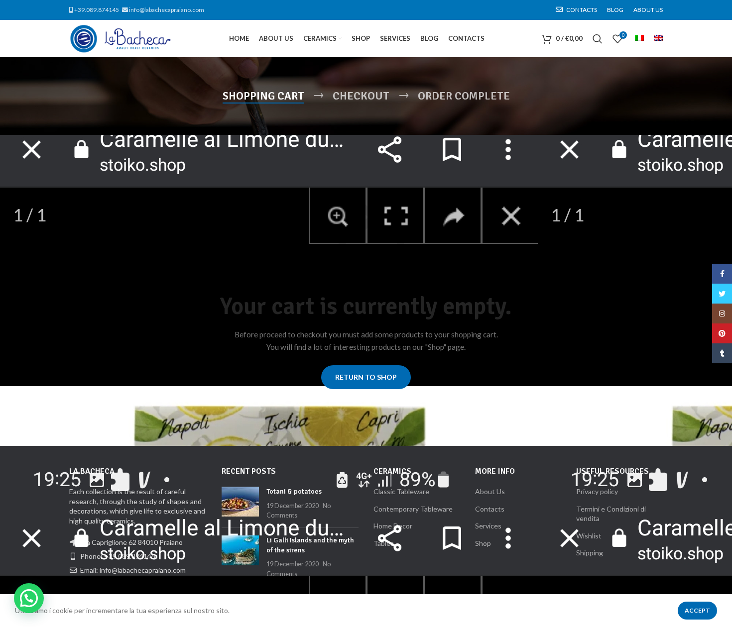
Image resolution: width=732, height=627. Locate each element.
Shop (483, 543)
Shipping (589, 552)
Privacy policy (597, 491)
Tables (383, 543)
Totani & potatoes (294, 491)
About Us (490, 491)
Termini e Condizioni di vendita (611, 514)
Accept (697, 610)
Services (488, 526)
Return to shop (366, 377)
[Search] (598, 39)
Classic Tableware (401, 491)
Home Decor (392, 526)
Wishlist (589, 535)
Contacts (489, 509)
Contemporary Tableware (413, 509)
